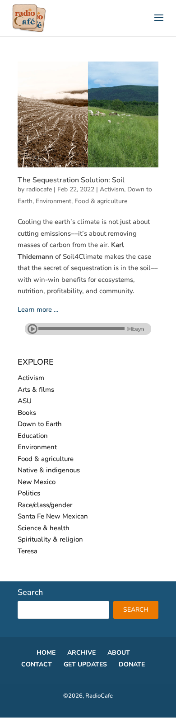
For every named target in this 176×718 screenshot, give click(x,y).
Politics (29, 493)
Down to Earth (40, 423)
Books (27, 412)
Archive (81, 652)
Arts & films (36, 389)
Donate (132, 664)
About (118, 652)
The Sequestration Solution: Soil (71, 180)
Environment (53, 201)
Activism (112, 189)
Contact (36, 664)
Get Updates (85, 664)
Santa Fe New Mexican (53, 516)
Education (33, 435)
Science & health (43, 528)
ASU (25, 400)
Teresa (27, 551)
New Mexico (37, 481)
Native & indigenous (49, 470)
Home (46, 652)
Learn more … (38, 309)
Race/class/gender (45, 504)
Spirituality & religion (50, 539)
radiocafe (39, 189)
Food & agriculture (100, 201)
